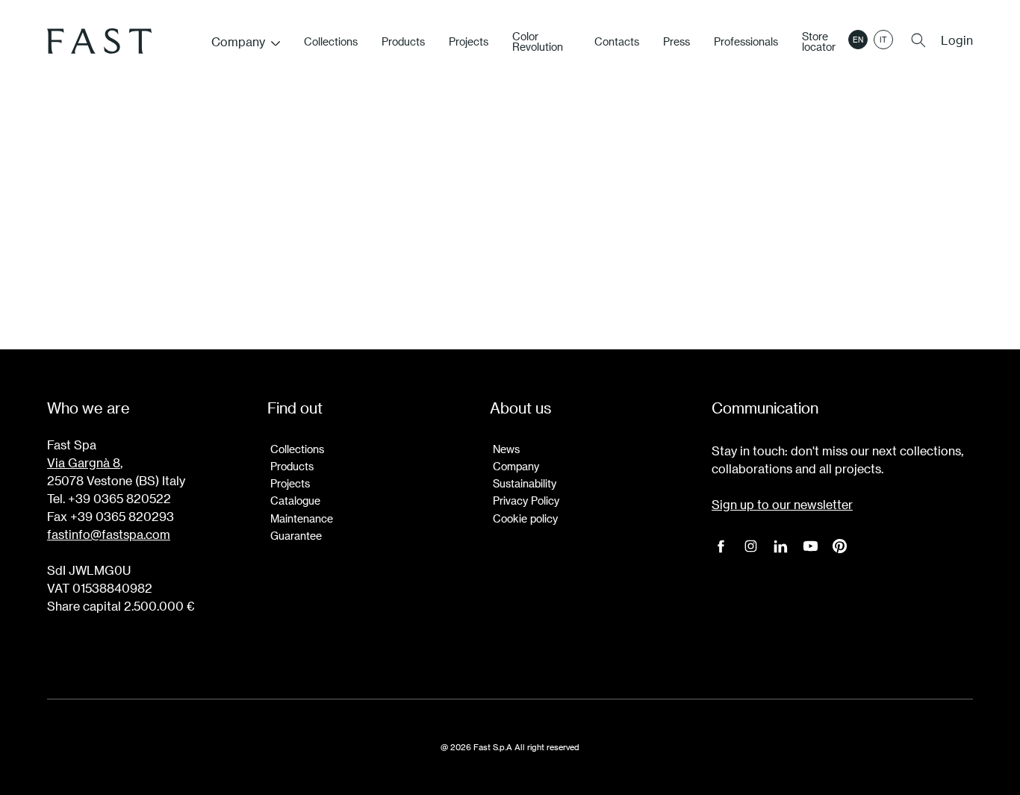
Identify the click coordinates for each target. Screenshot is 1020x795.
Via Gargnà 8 (83, 462)
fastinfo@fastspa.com (108, 534)
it (883, 39)
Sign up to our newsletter (782, 504)
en (858, 39)
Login (957, 40)
